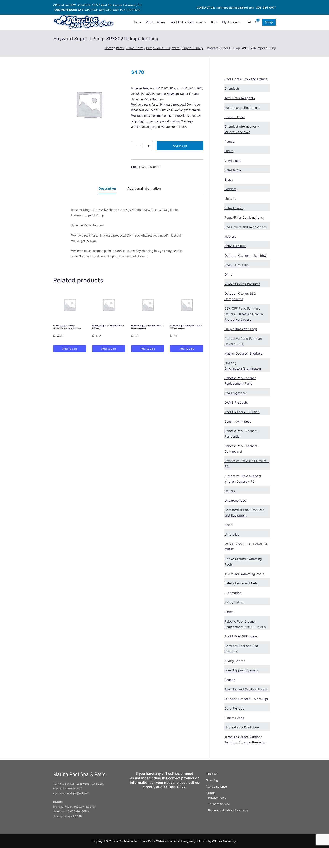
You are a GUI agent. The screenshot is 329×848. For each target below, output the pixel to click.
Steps (228, 179)
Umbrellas (231, 534)
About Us (211, 773)
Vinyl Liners (232, 161)
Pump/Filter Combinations (243, 217)
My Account (231, 22)
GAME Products (236, 402)
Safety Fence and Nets (241, 583)
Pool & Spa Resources (186, 22)
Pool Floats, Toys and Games (245, 79)
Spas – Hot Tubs (236, 265)
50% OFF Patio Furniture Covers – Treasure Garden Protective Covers (243, 314)
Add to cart (180, 145)
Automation (233, 593)
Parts (120, 48)
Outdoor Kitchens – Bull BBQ (245, 255)
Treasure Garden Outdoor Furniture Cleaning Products (244, 739)
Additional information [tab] (144, 188)
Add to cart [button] (69, 348)
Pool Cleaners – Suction (242, 412)
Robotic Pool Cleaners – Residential (242, 433)
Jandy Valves (234, 602)
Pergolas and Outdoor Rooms (246, 689)
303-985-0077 (266, 7)
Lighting (230, 198)
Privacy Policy (217, 797)
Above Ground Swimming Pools (243, 561)
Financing (212, 780)
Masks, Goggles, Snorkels (243, 353)
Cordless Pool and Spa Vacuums (241, 648)
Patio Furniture (235, 246)
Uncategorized (235, 500)
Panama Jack (234, 718)
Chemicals (232, 88)
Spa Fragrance (235, 393)
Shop (269, 22)
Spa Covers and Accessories (245, 227)
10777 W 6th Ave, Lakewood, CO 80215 (78, 783)
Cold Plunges (234, 708)
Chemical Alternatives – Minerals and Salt (241, 129)
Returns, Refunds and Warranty (228, 810)
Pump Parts (135, 48)
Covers (229, 491)
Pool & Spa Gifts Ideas (241, 636)
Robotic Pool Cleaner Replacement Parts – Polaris (245, 624)
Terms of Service (219, 803)
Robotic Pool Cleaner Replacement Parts (240, 380)
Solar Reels (232, 170)
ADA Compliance (216, 786)
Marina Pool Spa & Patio (139, 841)
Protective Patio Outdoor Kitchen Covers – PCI (242, 478)
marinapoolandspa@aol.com (235, 7)
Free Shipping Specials (241, 670)
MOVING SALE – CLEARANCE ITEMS (246, 546)
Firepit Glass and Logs (240, 329)
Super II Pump (192, 48)
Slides (228, 612)
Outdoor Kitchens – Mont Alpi (246, 699)
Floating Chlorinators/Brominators (243, 365)
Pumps (229, 141)
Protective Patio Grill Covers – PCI (246, 463)
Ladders (230, 189)
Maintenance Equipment (242, 107)
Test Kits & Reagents (239, 98)
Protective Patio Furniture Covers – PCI (243, 341)
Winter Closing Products (242, 284)
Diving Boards (234, 661)
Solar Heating (234, 208)
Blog (214, 22)
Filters (228, 151)
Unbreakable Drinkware (241, 727)
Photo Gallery (156, 22)
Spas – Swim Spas (237, 421)
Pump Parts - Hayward (163, 48)
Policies (210, 792)
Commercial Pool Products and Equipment (244, 512)
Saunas (229, 680)
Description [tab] (107, 188)
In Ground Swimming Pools (244, 574)
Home (137, 22)
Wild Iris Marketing (224, 841)
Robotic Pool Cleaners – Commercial (242, 448)
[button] (204, 22)
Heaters (230, 236)
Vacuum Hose (234, 117)
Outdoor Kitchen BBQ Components (240, 296)
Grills (228, 274)
